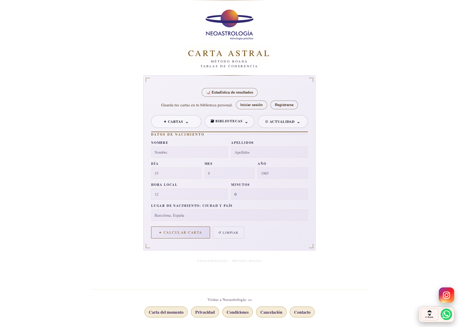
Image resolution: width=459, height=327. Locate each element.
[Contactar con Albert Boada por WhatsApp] (436, 314)
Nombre (159, 142)
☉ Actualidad (280, 121)
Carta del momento (166, 312)
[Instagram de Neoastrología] (446, 295)
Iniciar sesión (251, 105)
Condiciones (238, 312)
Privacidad (205, 312)
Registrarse (284, 105)
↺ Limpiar (228, 232)
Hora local (164, 184)
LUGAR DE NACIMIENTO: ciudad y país (192, 205)
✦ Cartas (173, 121)
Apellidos (242, 142)
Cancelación (271, 312)
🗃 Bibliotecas (227, 120)
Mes (209, 163)
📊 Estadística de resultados (229, 92)
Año (262, 163)
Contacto (302, 312)
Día (155, 163)
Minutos (240, 184)
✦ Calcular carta (180, 232)
